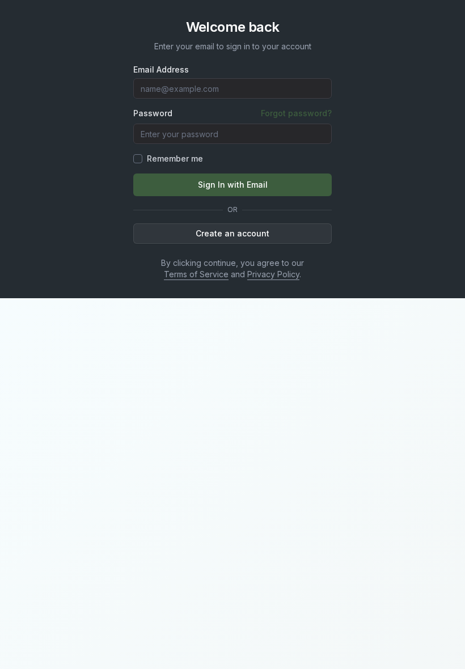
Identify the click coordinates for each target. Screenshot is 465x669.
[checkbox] (137, 158)
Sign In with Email (233, 184)
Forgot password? (296, 113)
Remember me (175, 158)
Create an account (232, 233)
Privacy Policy (273, 274)
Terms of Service (196, 274)
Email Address (161, 70)
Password (152, 113)
